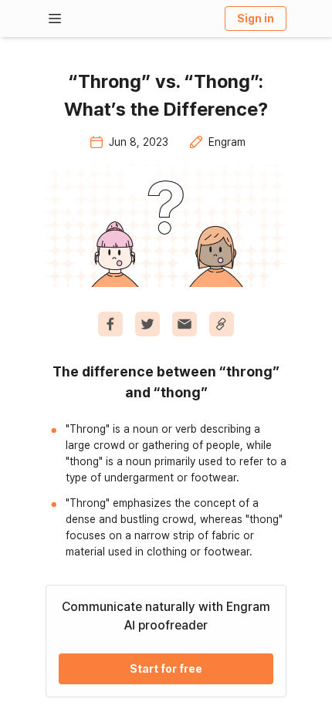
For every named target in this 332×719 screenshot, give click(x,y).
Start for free (166, 669)
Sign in (255, 18)
